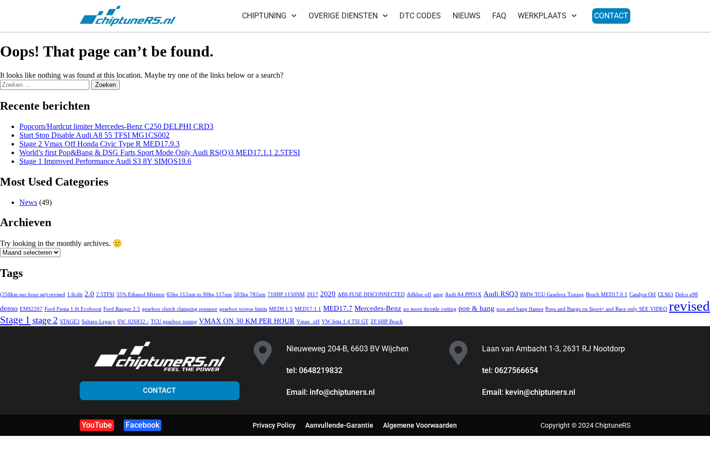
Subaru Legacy (98, 321)
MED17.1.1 (308, 309)
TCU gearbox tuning (174, 321)
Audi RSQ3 (500, 293)
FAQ (499, 15)
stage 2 (45, 320)
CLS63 (665, 294)
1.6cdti (75, 294)
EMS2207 (31, 309)
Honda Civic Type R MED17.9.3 (99, 144)
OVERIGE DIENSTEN (343, 15)
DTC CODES (420, 15)
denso (9, 308)
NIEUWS (467, 15)
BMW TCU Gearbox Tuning (552, 294)
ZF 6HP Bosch (386, 321)
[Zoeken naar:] (45, 84)
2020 (328, 293)
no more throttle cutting (429, 309)
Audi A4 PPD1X (463, 294)
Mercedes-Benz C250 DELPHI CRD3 (116, 126)
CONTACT (611, 15)
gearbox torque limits (243, 309)
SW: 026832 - (133, 321)
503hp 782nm (250, 294)
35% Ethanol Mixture (140, 294)
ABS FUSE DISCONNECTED (371, 294)
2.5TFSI (105, 294)
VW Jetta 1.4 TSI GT (345, 321)
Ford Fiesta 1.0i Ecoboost (72, 309)
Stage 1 (15, 320)
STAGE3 (70, 321)
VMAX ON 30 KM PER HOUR (247, 321)
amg (438, 294)
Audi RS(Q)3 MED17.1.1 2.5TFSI (159, 152)
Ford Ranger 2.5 (121, 309)
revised (689, 306)
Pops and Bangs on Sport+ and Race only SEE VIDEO (606, 309)
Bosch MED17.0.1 (606, 294)
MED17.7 (338, 308)
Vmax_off (308, 321)
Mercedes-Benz (378, 308)
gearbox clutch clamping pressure (179, 309)
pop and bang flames (520, 309)
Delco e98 (686, 294)
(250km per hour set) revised (32, 294)
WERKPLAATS (542, 15)
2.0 (89, 293)
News (28, 202)
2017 (312, 294)
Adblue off (419, 294)
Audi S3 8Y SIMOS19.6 (105, 161)
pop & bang (476, 308)
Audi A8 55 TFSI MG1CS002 (94, 135)
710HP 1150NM (286, 294)
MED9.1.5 (281, 309)
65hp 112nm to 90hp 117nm (199, 294)
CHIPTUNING (264, 15)
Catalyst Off (642, 294)
